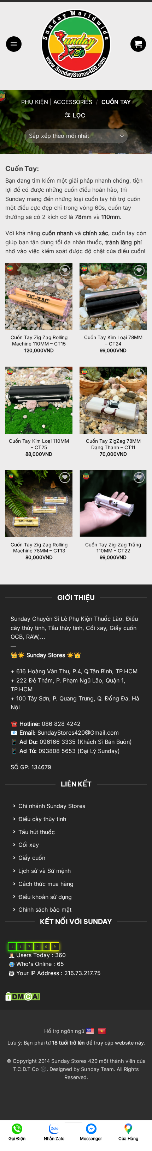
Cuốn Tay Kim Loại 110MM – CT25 (39, 444)
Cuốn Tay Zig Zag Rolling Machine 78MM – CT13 (39, 548)
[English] (91, 1031)
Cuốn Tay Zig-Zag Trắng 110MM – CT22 (113, 548)
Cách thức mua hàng (46, 883)
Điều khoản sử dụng (45, 896)
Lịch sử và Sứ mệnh (44, 870)
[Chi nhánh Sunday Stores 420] (128, 1128)
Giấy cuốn (31, 857)
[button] (14, 44)
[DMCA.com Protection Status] (22, 995)
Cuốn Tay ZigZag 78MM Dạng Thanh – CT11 (113, 444)
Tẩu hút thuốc (36, 831)
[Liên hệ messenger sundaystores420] (91, 1128)
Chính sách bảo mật (44, 909)
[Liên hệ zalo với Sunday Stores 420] (54, 1128)
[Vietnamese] (103, 1031)
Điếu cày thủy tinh (42, 818)
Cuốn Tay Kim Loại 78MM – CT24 (113, 341)
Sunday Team (97, 1069)
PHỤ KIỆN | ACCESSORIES (56, 101)
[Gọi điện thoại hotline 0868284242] (17, 1128)
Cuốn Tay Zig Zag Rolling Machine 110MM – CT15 (39, 341)
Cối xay (28, 844)
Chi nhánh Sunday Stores (51, 805)
